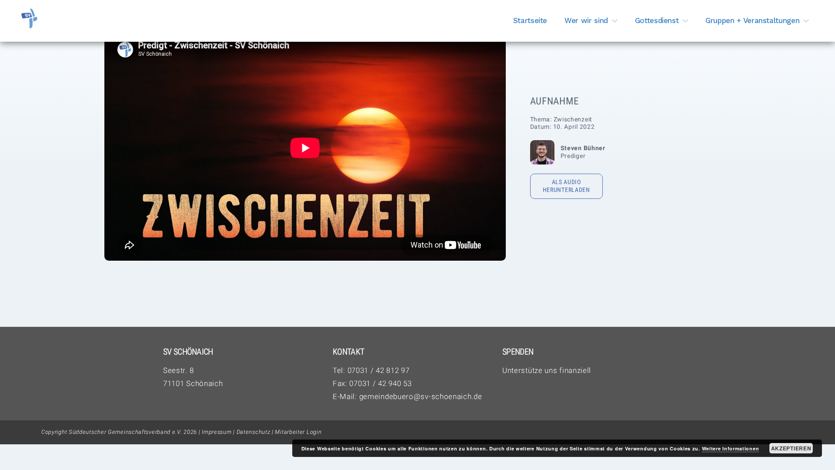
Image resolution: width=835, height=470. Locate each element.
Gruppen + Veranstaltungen (752, 20)
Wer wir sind (586, 20)
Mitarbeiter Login (298, 432)
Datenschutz (254, 432)
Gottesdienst (657, 20)
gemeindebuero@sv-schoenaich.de (420, 396)
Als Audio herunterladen (566, 185)
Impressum (216, 432)
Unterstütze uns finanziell (546, 370)
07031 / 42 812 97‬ (378, 370)
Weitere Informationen (730, 448)
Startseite (530, 20)
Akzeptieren (791, 448)
